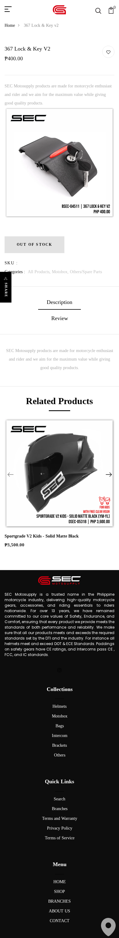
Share (6, 290)
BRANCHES (59, 901)
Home (10, 25)
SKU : (11, 263)
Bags (60, 726)
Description (59, 302)
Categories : (15, 272)
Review (59, 318)
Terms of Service (59, 838)
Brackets (59, 745)
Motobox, (61, 272)
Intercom (59, 735)
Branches (59, 808)
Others (59, 755)
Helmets (59, 706)
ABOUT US (59, 911)
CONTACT (60, 921)
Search (59, 799)
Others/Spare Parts (86, 272)
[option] (59, 165)
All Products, (40, 272)
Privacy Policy (59, 828)
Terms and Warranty (59, 818)
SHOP (59, 891)
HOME (59, 882)
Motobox (59, 716)
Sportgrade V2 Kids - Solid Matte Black (42, 536)
